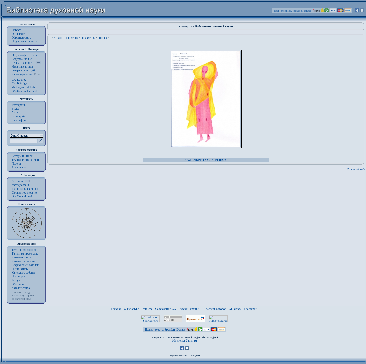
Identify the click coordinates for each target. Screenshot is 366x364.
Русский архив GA (23, 62)
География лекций (23, 70)
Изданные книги (22, 66)
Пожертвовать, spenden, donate (292, 10)
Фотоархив (19, 105)
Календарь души (22, 74)
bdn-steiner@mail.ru (184, 340)
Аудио (15, 112)
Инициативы (20, 268)
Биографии (19, 120)
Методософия (20, 185)
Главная (116, 308)
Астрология (19, 167)
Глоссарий (18, 116)
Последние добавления (80, 37)
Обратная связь (21, 37)
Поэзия (16, 163)
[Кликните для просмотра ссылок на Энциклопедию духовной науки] (27, 181)
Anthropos (235, 308)
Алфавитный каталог (25, 265)
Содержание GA (22, 59)
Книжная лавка (21, 257)
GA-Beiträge (19, 83)
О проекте (18, 33)
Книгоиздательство (24, 261)
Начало (58, 37)
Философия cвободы (25, 188)
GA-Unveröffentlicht (24, 91)
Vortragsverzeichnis (23, 87)
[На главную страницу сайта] (56, 20)
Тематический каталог (26, 159)
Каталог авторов (215, 308)
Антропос (18, 181)
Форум (16, 280)
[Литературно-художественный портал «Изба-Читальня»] (195, 320)
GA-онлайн (19, 284)
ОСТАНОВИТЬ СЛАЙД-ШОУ (205, 159)
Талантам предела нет (26, 253)
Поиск (103, 37)
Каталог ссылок (21, 287)
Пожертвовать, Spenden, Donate (165, 329)
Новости (17, 30)
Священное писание (24, 192)
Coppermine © (356, 169)
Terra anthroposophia (24, 249)
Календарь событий (24, 272)
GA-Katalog (19, 79)
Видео (15, 108)
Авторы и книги (22, 156)
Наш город (18, 276)
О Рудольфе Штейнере (138, 308)
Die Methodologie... (24, 196)
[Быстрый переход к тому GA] (38, 62)
